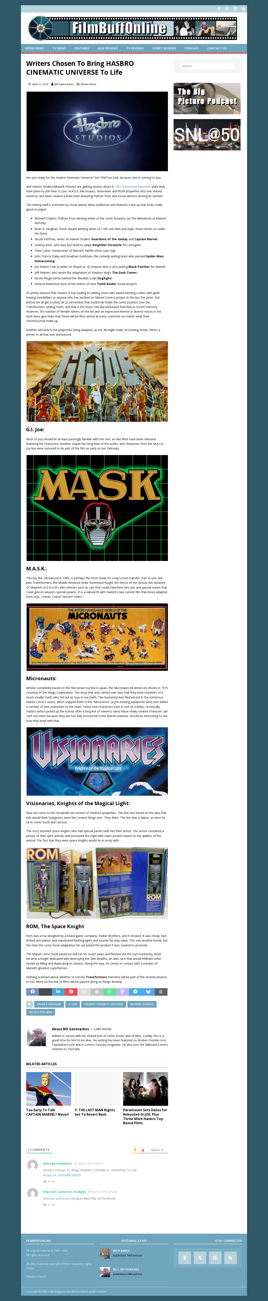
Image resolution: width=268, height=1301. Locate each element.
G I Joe (72, 1004)
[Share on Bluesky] (148, 992)
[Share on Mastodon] (122, 992)
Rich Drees (121, 1251)
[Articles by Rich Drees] (105, 1256)
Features (82, 48)
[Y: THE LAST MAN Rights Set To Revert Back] (97, 1089)
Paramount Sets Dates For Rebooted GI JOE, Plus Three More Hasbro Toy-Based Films (145, 1116)
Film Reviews (108, 48)
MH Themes (100, 1291)
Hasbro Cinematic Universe (103, 1004)
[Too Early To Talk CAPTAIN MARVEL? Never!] (48, 1089)
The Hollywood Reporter (133, 187)
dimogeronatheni (57, 1163)
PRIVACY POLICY (36, 1277)
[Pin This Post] (71, 992)
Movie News (34, 48)
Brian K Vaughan (49, 1004)
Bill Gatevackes (64, 84)
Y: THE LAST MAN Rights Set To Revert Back (95, 1112)
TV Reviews (135, 48)
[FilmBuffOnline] (134, 42)
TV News (59, 48)
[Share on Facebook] (32, 992)
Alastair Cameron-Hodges (64, 1191)
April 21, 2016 (40, 84)
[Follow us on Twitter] (227, 9)
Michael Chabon (141, 1004)
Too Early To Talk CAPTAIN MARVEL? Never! (47, 1112)
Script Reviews (164, 48)
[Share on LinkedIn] (58, 992)
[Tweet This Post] (45, 992)
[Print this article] (96, 992)
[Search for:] (207, 66)
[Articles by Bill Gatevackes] (105, 1275)
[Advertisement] (208, 181)
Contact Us (217, 48)
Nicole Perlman (40, 1012)
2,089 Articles (103, 1029)
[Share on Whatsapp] (109, 992)
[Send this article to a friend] (83, 992)
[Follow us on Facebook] (219, 9)
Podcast (192, 48)
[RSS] (243, 9)
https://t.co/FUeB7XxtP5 (62, 1175)
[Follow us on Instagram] (235, 9)
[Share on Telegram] (135, 992)
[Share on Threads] (161, 992)
